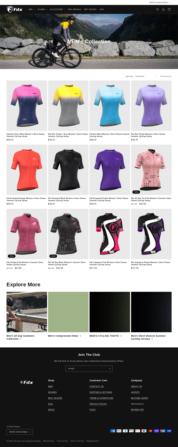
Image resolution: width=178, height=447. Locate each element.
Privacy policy (62, 441)
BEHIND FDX (137, 409)
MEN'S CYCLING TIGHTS (104, 336)
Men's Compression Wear (63, 336)
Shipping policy (92, 441)
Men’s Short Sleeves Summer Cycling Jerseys (148, 337)
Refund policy (48, 441)
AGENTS (135, 392)
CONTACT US (97, 386)
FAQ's (93, 409)
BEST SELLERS (55, 398)
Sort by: (129, 76)
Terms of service (77, 441)
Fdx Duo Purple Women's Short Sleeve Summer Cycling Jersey (148, 135)
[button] (31, 9)
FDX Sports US (19, 441)
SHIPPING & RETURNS (101, 392)
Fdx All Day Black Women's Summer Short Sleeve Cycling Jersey (67, 263)
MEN (50, 386)
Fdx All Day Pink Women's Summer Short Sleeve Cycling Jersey (25, 263)
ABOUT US (136, 386)
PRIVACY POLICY (98, 403)
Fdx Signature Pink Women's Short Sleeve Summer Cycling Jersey (108, 263)
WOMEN (52, 392)
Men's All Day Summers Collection (21, 337)
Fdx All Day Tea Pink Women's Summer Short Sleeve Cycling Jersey (151, 199)
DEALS (51, 409)
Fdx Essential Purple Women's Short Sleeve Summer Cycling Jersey (109, 199)
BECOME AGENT (139, 398)
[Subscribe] (109, 369)
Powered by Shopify (33, 441)
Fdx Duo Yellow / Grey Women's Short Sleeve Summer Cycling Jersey (68, 135)
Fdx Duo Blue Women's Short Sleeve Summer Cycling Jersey (110, 135)
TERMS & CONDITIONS (101, 398)
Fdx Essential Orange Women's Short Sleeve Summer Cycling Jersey (26, 199)
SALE (50, 403)
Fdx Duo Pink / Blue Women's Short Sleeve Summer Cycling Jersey (26, 135)
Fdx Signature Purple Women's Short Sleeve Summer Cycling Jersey (150, 263)
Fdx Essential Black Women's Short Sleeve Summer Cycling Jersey (67, 199)
